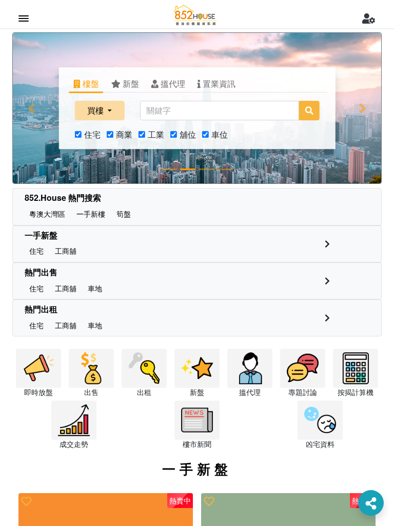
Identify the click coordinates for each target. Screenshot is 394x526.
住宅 (92, 134)
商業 (124, 134)
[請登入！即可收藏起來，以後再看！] (26, 501)
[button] (31, 108)
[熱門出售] (327, 281)
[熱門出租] (327, 318)
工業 (156, 134)
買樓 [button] (96, 110)
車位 (219, 134)
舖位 (188, 134)
